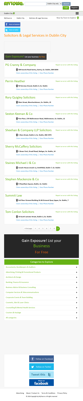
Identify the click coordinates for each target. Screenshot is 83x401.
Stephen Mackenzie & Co (22, 179)
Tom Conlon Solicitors (19, 212)
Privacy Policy (62, 393)
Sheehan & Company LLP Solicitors (28, 130)
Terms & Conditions (48, 393)
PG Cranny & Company (20, 65)
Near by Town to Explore (66, 18)
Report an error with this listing (67, 65)
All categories (11, 318)
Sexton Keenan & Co (18, 114)
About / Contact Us (32, 393)
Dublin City (8, 13)
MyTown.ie (8, 18)
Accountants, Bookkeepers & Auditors (20, 267)
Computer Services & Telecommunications (22, 292)
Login (66, 8)
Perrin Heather (15, 81)
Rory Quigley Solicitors (20, 97)
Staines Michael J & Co (20, 163)
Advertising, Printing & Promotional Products (23, 272)
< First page (28, 228)
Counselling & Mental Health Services (20, 308)
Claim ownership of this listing (26, 73)
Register (74, 8)
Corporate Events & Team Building (19, 297)
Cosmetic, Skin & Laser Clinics (17, 303)
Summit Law (13, 195)
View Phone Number (47, 73)
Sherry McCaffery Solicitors (23, 146)
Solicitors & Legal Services (38, 18)
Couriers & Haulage (13, 313)
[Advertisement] (27, 46)
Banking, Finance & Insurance (17, 282)
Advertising (20, 393)
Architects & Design (13, 277)
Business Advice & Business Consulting (21, 287)
